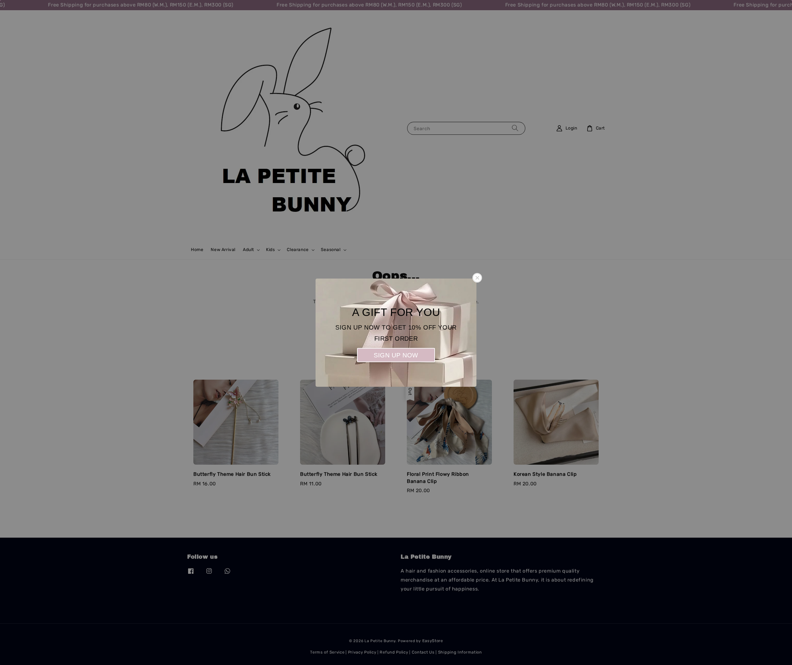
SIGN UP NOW (396, 355)
